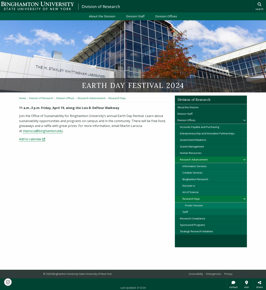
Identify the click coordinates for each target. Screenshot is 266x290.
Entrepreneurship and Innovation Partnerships (207, 133)
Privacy (228, 274)
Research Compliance (192, 218)
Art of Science (190, 192)
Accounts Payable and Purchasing (199, 127)
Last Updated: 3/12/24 (133, 287)
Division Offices (166, 16)
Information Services (194, 166)
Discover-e (188, 185)
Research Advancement (91, 98)
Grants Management (192, 146)
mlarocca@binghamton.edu (43, 131)
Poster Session (194, 205)
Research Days (117, 98)
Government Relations (193, 140)
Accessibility (196, 274)
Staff (185, 212)
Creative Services (192, 172)
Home (22, 98)
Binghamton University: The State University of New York (37, 6)
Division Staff (135, 16)
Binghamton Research (195, 179)
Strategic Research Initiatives (196, 231)
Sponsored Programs (192, 225)
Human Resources (191, 153)
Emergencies (213, 274)
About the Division (102, 16)
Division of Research (101, 6)
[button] (8, 282)
